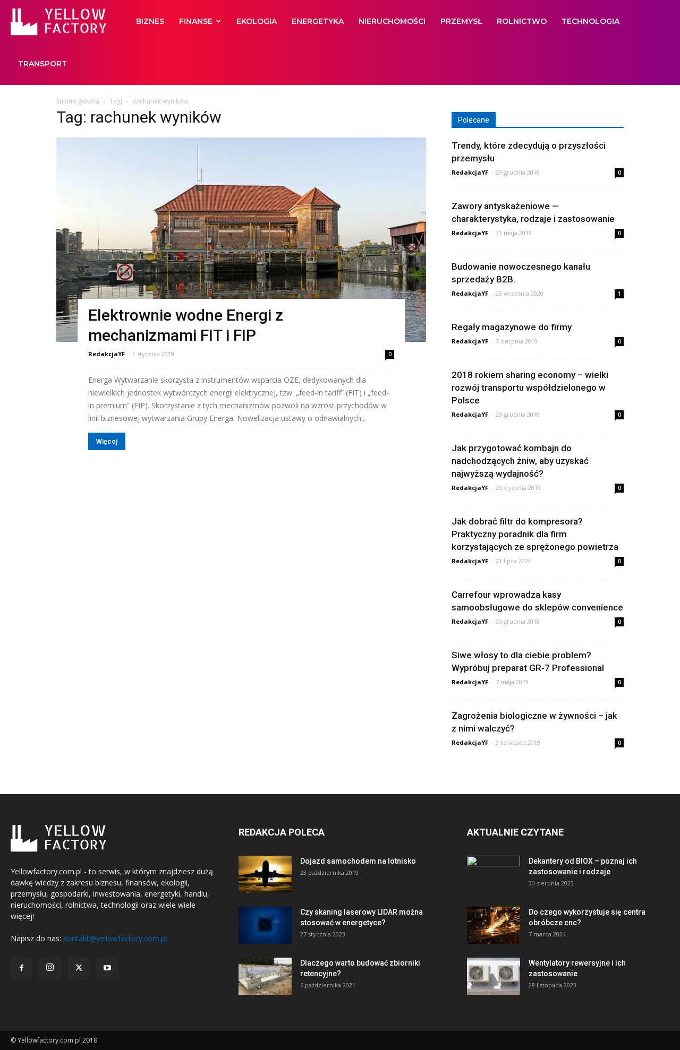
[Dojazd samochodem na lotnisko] (265, 874)
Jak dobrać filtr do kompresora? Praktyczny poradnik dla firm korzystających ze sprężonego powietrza (535, 534)
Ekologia (256, 21)
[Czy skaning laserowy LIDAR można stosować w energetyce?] (265, 925)
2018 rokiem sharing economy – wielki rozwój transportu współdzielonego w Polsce (530, 387)
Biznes (150, 21)
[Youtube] (107, 968)
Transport (42, 63)
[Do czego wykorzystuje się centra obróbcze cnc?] (493, 925)
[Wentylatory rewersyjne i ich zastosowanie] (493, 976)
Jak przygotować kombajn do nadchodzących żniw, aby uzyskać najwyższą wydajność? (520, 461)
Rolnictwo (522, 21)
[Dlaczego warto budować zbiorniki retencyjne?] (265, 976)
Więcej (106, 441)
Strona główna (77, 101)
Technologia (590, 21)
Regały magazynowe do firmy (512, 327)
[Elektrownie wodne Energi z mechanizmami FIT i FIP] (241, 239)
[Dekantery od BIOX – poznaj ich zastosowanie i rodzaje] (493, 874)
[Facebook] (21, 968)
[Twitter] (78, 968)
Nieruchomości (392, 21)
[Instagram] (50, 968)
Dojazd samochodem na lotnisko (358, 861)
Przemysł (461, 21)
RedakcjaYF (106, 354)
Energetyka (318, 21)
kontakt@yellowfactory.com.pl (115, 938)
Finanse (195, 21)
